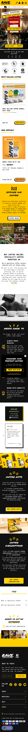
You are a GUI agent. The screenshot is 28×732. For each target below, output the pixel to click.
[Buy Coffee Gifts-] (14, 460)
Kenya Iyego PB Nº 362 (11, 162)
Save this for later (14, 373)
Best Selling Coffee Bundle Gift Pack (13, 110)
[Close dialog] (25, 356)
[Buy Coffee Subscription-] (14, 526)
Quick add (20, 122)
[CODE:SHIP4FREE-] (14, 20)
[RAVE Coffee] (6, 3)
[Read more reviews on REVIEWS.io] (14, 418)
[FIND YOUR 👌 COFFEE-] (14, 41)
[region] (14, 435)
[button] (13, 112)
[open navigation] (26, 2)
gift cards (21, 498)
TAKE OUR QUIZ (14, 370)
